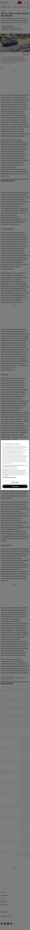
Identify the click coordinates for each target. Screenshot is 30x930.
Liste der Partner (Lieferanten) (9, 477)
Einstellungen (15, 482)
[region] (15, 465)
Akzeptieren (15, 486)
